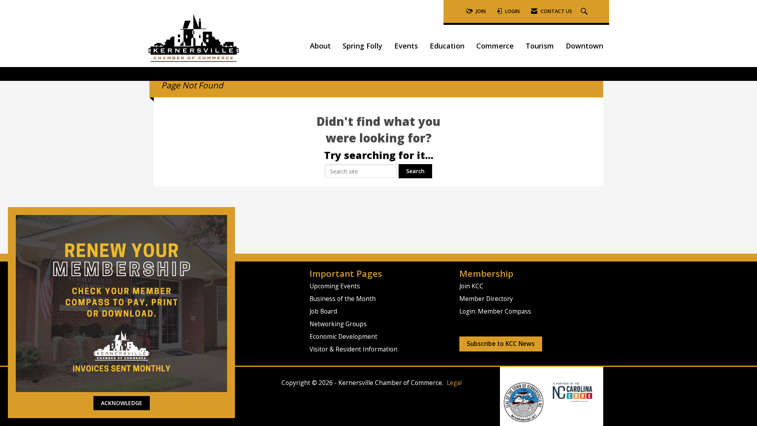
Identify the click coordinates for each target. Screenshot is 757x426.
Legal (454, 383)
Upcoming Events (335, 286)
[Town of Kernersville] (550, 392)
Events (406, 45)
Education (447, 45)
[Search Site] (585, 11)
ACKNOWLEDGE (121, 403)
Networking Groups (338, 324)
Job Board (323, 311)
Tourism (540, 45)
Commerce (495, 45)
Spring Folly (362, 45)
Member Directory (486, 299)
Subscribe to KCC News (501, 344)
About (320, 45)
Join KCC (471, 286)
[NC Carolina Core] (571, 392)
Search (415, 171)
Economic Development (343, 337)
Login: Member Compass (495, 311)
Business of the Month (343, 299)
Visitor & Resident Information (353, 349)
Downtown (584, 45)
